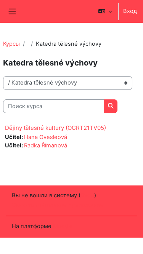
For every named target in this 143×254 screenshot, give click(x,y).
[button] (105, 11)
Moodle (63, 226)
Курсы (11, 43)
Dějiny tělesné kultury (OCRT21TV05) (55, 127)
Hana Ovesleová (45, 137)
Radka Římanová (45, 145)
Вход (130, 11)
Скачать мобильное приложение (58, 204)
